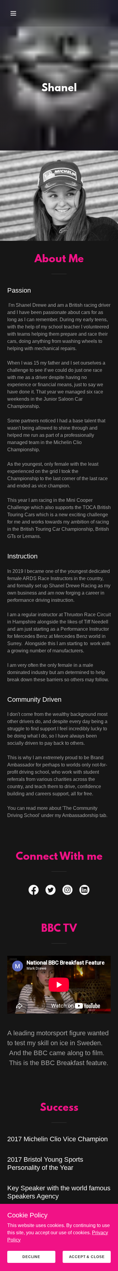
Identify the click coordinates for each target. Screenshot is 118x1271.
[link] (33, 891)
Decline (31, 1256)
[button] (13, 13)
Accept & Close (87, 1256)
